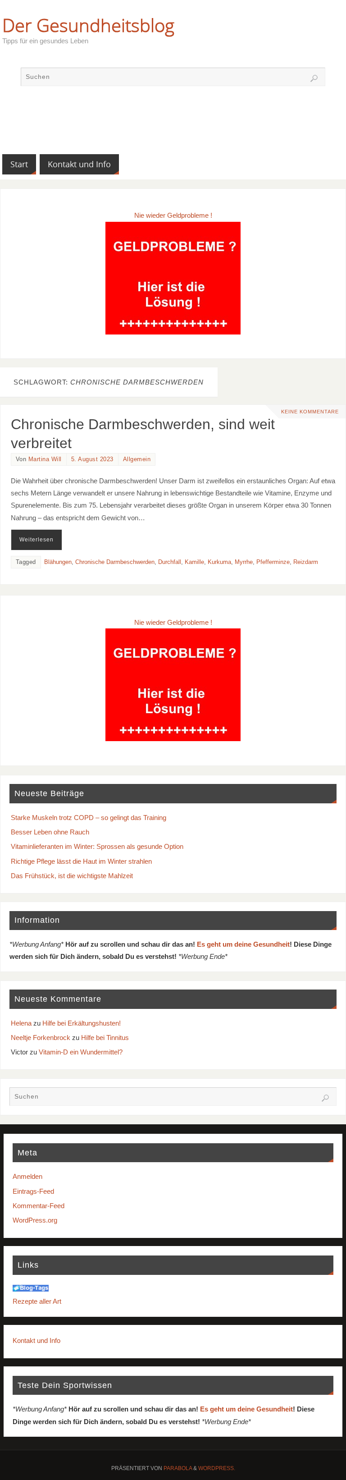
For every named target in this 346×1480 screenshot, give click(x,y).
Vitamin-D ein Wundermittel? (81, 1052)
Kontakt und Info (36, 1340)
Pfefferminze (273, 562)
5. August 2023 (92, 459)
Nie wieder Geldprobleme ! (173, 215)
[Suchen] (314, 78)
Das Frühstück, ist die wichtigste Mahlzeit (72, 876)
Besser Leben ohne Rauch (50, 832)
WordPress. (216, 1468)
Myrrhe (244, 562)
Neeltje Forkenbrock (40, 1037)
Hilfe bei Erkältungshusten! (81, 1023)
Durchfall (169, 562)
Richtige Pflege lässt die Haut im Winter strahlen (81, 861)
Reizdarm (305, 562)
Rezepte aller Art (37, 1301)
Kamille (194, 562)
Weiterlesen (36, 539)
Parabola (178, 1468)
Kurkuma (219, 562)
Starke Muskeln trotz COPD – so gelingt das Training (88, 817)
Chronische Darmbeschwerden (115, 562)
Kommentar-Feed (38, 1206)
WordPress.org (35, 1220)
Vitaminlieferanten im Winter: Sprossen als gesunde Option (97, 846)
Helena (21, 1023)
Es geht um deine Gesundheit (243, 944)
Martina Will (45, 459)
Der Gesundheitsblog (88, 25)
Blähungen (58, 562)
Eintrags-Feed (33, 1191)
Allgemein (137, 459)
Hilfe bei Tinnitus (105, 1037)
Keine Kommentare (310, 411)
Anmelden (27, 1176)
